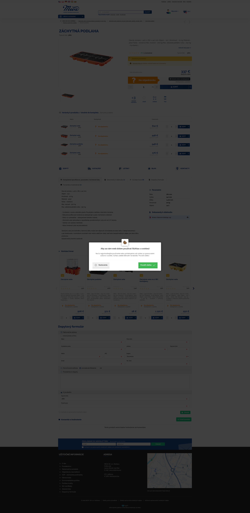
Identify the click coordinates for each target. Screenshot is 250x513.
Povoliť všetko (145, 265)
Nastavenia (103, 265)
